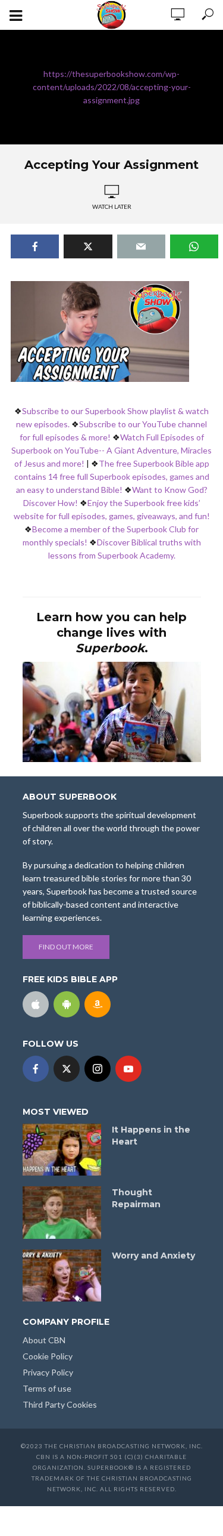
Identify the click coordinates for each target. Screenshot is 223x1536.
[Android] (67, 1004)
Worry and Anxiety (153, 1255)
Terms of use (47, 1388)
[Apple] (36, 1004)
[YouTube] (128, 1069)
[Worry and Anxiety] (62, 1276)
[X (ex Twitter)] (67, 1069)
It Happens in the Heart (151, 1135)
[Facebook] (36, 1069)
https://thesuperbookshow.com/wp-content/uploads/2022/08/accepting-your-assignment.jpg (112, 87)
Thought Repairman (136, 1198)
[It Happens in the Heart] (62, 1150)
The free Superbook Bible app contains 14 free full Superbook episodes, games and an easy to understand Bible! (111, 476)
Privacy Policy (48, 1372)
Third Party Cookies (60, 1404)
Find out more (66, 946)
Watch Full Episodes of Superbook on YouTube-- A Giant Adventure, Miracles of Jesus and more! (111, 450)
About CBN (44, 1340)
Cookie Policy (48, 1356)
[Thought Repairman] (62, 1212)
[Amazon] (97, 1004)
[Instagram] (97, 1069)
